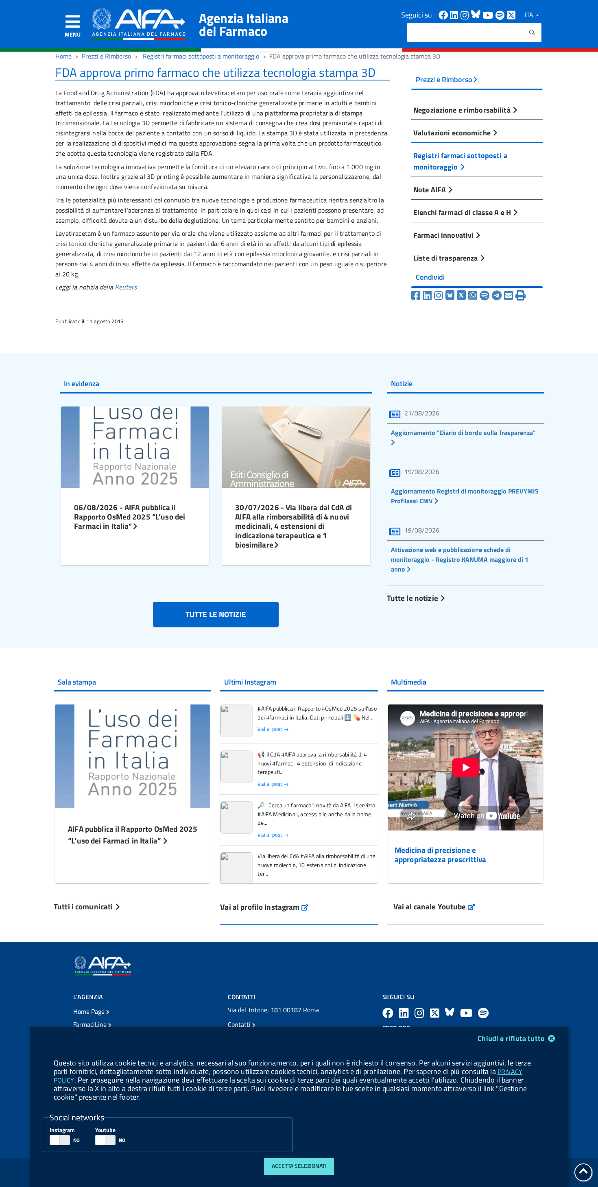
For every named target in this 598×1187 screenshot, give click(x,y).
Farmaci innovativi (444, 235)
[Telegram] (497, 295)
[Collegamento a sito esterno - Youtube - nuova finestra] (488, 14)
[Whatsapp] (472, 295)
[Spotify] (484, 295)
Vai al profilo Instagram (264, 907)
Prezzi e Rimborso (106, 56)
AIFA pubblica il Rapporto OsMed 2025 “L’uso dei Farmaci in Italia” (132, 834)
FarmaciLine (90, 1024)
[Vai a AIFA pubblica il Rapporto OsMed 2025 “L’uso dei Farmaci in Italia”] (132, 755)
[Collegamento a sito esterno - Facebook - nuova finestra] (444, 14)
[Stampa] (520, 295)
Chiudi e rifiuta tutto (512, 1038)
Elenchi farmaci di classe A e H (463, 212)
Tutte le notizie (413, 598)
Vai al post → (273, 729)
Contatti (240, 1024)
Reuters (126, 287)
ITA (530, 15)
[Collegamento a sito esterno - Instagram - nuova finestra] (466, 14)
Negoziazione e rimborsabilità (462, 109)
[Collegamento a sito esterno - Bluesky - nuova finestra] (476, 14)
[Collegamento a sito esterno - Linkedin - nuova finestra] (455, 14)
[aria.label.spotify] (483, 1012)
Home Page (89, 1011)
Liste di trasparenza (446, 257)
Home (63, 56)
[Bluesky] (451, 295)
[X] (461, 295)
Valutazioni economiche (452, 132)
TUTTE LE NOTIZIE (216, 614)
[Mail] (508, 295)
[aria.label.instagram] (421, 1012)
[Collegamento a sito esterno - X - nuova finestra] (511, 14)
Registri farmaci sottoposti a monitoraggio (201, 56)
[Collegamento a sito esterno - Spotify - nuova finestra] (501, 14)
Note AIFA (430, 189)
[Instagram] (438, 295)
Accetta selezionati (299, 1165)
